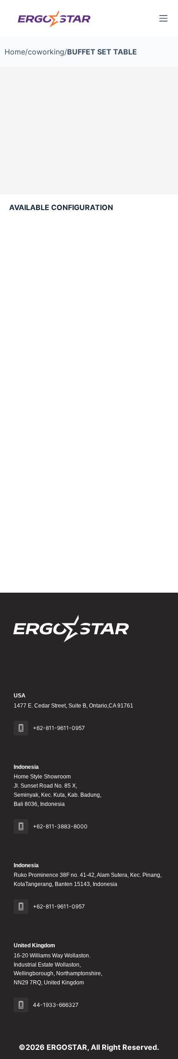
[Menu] (163, 18)
